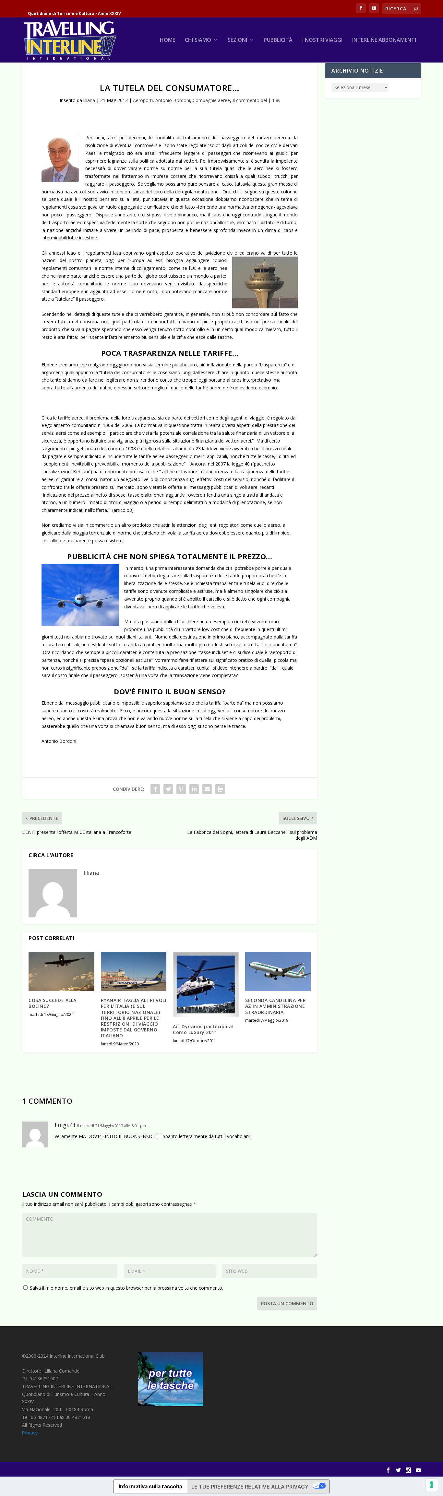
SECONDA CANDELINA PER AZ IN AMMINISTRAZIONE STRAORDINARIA (275, 1006)
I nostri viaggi (322, 40)
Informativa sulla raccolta (150, 1486)
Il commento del (250, 100)
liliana (89, 100)
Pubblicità (278, 40)
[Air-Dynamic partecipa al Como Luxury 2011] (206, 985)
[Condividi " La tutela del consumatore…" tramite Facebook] (155, 789)
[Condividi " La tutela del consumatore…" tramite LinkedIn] (194, 789)
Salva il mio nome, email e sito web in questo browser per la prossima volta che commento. (126, 1288)
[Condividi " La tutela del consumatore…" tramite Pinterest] (181, 789)
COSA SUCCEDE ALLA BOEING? (53, 1003)
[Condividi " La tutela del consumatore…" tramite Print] (220, 789)
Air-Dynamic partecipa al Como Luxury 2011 (203, 1029)
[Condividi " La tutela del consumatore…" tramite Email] (207, 789)
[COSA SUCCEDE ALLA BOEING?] (61, 971)
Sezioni (237, 40)
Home (167, 40)
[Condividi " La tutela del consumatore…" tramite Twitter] (168, 789)
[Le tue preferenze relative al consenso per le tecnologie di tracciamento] (431, 1485)
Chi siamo (198, 40)
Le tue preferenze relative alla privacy (249, 1486)
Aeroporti (143, 100)
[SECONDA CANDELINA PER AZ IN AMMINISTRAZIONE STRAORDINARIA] (278, 971)
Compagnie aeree (211, 100)
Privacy (30, 1433)
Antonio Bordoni (172, 100)
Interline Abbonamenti (384, 40)
